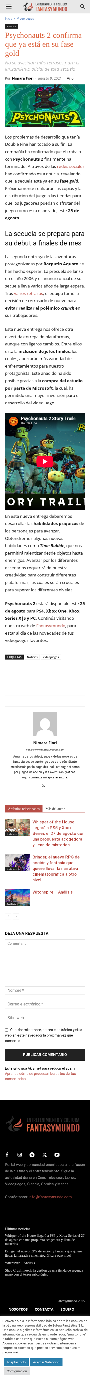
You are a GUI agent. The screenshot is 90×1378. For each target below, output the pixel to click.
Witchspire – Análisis (52, 892)
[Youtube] (57, 1155)
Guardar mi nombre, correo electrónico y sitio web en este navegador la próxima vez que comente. (43, 1035)
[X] (21, 685)
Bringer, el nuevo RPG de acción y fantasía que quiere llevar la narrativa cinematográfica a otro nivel (56, 868)
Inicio (8, 18)
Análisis (11, 904)
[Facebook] (10, 685)
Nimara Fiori (23, 78)
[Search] (83, 6)
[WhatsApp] (45, 685)
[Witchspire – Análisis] (17, 897)
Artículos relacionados (24, 809)
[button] (8, 6)
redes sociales (70, 166)
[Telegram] (56, 685)
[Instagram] (19, 1155)
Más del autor (55, 809)
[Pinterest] (33, 685)
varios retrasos (28, 293)
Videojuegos (25, 18)
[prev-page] (8, 916)
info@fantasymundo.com (50, 1197)
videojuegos (51, 657)
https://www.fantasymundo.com (45, 750)
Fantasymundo (50, 625)
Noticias (11, 26)
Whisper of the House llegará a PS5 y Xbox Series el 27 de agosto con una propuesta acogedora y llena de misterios (58, 833)
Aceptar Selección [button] (46, 1362)
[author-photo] (45, 736)
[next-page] (16, 916)
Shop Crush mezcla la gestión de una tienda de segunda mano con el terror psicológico (44, 1273)
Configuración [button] (17, 1371)
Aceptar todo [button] (16, 1362)
